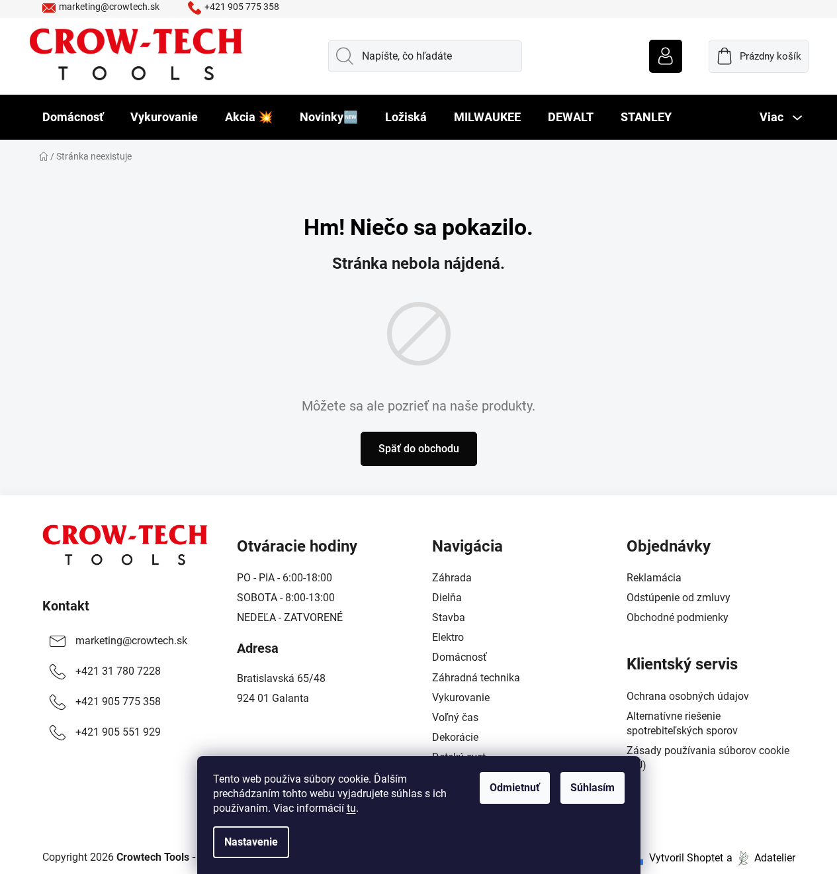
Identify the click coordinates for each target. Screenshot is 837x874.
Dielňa (447, 597)
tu (351, 808)
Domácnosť (459, 657)
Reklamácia (654, 577)
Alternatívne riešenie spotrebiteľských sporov (682, 723)
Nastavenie (251, 842)
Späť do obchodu (418, 448)
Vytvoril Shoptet (686, 857)
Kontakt (65, 606)
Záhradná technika (476, 677)
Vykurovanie (461, 697)
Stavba (448, 617)
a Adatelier (761, 857)
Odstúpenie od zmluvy (678, 597)
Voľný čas (455, 717)
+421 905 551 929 (118, 732)
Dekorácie (455, 737)
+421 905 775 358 (241, 6)
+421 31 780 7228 (118, 671)
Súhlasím (592, 787)
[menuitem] (72, 117)
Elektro (448, 637)
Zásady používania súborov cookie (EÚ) (708, 757)
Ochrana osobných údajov (688, 696)
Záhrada (452, 577)
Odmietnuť (515, 787)
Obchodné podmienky (677, 617)
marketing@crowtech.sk (109, 6)
